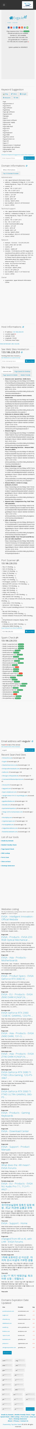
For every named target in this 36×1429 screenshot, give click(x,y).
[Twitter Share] (14, 27)
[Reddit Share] (25, 27)
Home (9, 22)
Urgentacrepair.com (8, 821)
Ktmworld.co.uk (7, 758)
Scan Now (30, 361)
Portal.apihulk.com (8, 824)
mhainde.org (6, 1319)
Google (23, 94)
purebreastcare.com (8, 1311)
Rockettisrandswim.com (9, 832)
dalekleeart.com (7, 1323)
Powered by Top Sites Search (12, 1424)
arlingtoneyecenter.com (9, 1347)
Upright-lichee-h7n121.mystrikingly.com (14, 795)
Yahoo (14, 94)
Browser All (7, 1353)
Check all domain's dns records (9, 344)
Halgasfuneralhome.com (10, 828)
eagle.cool (5, 1315)
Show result (30, 158)
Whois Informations (9, 170)
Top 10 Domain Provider (11, 173)
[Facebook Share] (8, 27)
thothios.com (6, 1331)
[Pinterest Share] (19, 27)
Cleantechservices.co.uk (9, 765)
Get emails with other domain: (10, 747)
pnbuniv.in (5, 1343)
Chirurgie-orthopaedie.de (10, 776)
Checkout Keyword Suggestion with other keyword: (17, 154)
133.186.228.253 (18, 332)
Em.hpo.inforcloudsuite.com (10, 768)
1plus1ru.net (6, 1335)
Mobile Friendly (25, 375)
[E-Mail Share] (27, 27)
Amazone (7, 98)
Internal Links (7, 371)
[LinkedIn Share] (17, 27)
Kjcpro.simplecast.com (9, 792)
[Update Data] (26, 165)
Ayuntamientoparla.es (9, 808)
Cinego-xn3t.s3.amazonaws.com (12, 812)
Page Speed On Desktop (22, 371)
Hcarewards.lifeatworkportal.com (12, 779)
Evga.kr (15, 22)
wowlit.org (5, 1327)
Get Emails (30, 750)
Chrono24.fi (6, 785)
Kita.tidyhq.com (7, 817)
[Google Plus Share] (11, 27)
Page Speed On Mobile (10, 375)
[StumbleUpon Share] (22, 27)
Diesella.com (6, 805)
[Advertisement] (18, 60)
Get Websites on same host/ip (10, 358)
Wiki (16, 98)
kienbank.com (6, 1339)
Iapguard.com (6, 788)
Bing (6, 94)
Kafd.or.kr (5, 772)
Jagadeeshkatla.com (8, 801)
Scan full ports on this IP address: (11, 628)
